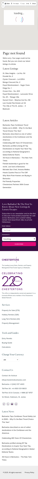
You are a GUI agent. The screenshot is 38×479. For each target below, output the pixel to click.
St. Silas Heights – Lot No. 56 (14, 73)
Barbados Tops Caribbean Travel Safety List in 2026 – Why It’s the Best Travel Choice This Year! (17, 128)
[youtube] (12, 403)
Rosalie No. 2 (8, 76)
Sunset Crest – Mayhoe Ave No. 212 (16, 100)
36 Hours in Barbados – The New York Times (17, 458)
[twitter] (8, 403)
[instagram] (16, 403)
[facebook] (3, 403)
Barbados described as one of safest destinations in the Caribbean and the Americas (17, 137)
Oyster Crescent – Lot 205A (14, 79)
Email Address (6, 226)
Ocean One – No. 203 (11, 91)
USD (5, 360)
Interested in (6, 234)
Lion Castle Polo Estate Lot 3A (14, 103)
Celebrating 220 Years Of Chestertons (17, 143)
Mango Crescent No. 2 (11, 82)
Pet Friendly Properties (11, 181)
